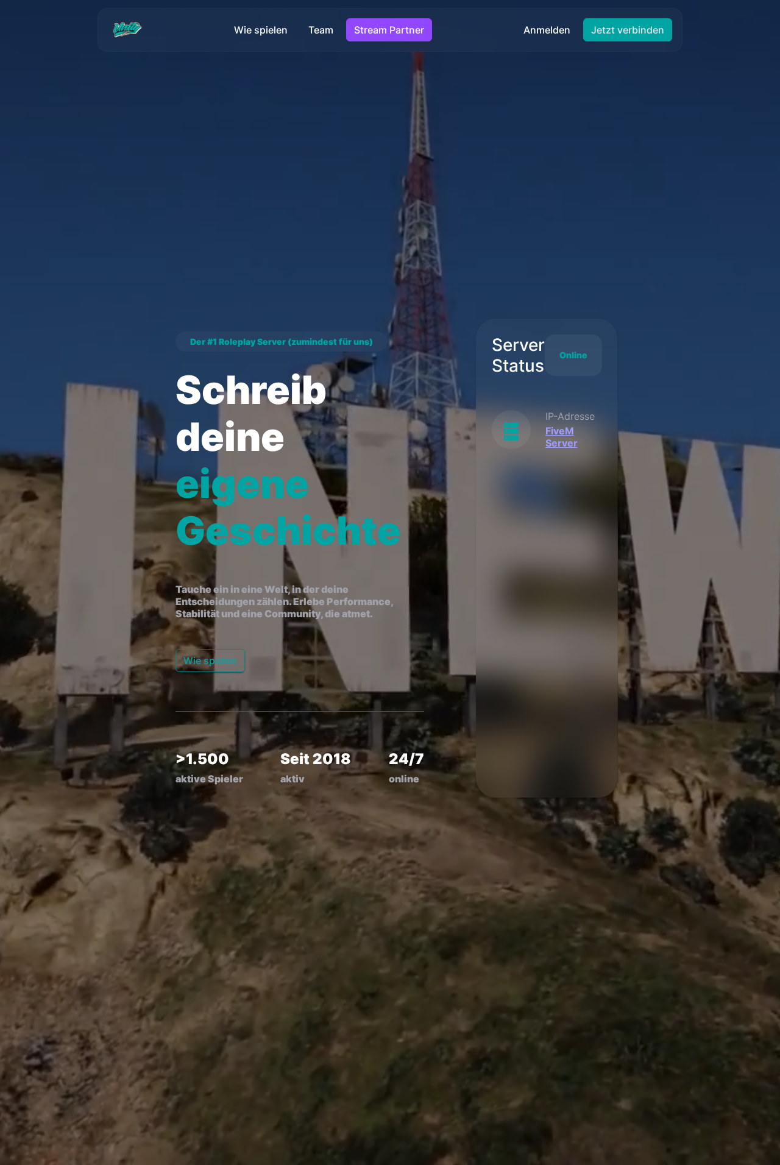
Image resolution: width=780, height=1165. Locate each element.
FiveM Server (561, 437)
